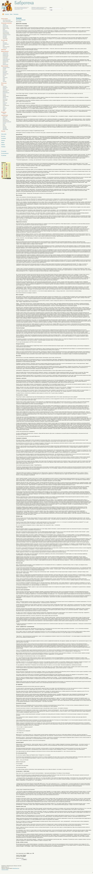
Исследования (5, 71)
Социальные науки (4, 115)
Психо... (4, 124)
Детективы (4, 88)
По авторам (3, 155)
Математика (5, 72)
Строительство (5, 77)
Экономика (4, 81)
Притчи (4, 101)
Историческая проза (6, 92)
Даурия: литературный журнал (7, 21)
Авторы (2, 142)
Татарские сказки (5, 60)
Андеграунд (5, 86)
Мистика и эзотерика (6, 46)
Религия (4, 125)
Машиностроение (5, 73)
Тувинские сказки (5, 61)
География (4, 68)
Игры (4, 45)
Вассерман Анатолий (20, 19)
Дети (3, 41)
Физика (4, 78)
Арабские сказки (5, 52)
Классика (4, 93)
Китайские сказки (5, 55)
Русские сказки (5, 57)
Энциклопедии (5, 38)
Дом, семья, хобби (4, 40)
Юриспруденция (5, 129)
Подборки (3, 146)
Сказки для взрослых (6, 59)
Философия (4, 126)
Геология (4, 69)
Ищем (11, 14)
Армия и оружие (5, 25)
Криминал (4, 95)
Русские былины (5, 56)
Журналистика (5, 116)
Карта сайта (3, 134)
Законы (4, 29)
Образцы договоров (6, 33)
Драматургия (3, 49)
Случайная (3, 138)
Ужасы (4, 106)
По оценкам (3, 151)
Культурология (5, 119)
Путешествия (5, 102)
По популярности (4, 153)
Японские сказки (5, 64)
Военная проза (5, 87)
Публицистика (3, 112)
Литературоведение (6, 120)
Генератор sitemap (5, 869)
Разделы (3, 140)
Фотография (5, 37)
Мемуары (4, 97)
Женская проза (5, 91)
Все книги (3, 136)
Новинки (3, 144)
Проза (2, 84)
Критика (4, 113)
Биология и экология (6, 67)
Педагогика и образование (7, 121)
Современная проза (6, 105)
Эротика (4, 109)
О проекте (7, 14)
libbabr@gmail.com (15, 868)
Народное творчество (5, 51)
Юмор (4, 110)
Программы (15, 14)
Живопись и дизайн (6, 28)
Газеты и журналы (4, 18)
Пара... (4, 76)
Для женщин (5, 42)
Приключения (5, 100)
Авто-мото (4, 24)
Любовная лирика (5, 96)
